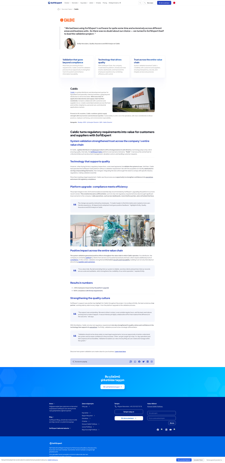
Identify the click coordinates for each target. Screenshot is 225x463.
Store (51, 404)
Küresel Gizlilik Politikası (89, 424)
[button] (174, 3)
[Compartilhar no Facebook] (139, 362)
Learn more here (120, 351)
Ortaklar (98, 3)
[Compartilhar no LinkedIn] (148, 362)
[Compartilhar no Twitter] (143, 361)
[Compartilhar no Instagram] (152, 362)
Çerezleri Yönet (198, 460)
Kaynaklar (85, 413)
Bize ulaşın (150, 3)
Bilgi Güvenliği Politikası (89, 430)
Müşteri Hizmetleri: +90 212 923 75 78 (129, 406)
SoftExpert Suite (96, 152)
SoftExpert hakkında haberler (59, 428)
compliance (74, 260)
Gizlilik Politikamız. (53, 460)
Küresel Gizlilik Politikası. (155, 406)
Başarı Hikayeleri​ (87, 415)
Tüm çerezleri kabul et (184, 460)
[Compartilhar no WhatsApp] (135, 362)
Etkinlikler (85, 418)
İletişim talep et (129, 412)
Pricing (105, 3)
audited (88, 258)
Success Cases (67, 9)
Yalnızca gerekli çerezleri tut (214, 460)
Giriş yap (85, 406)
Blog (50, 417)
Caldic (72, 92)
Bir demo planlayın (164, 3)
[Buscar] (140, 3)
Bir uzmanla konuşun (111, 387)
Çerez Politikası (87, 427)
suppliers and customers (86, 262)
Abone (172, 423)
